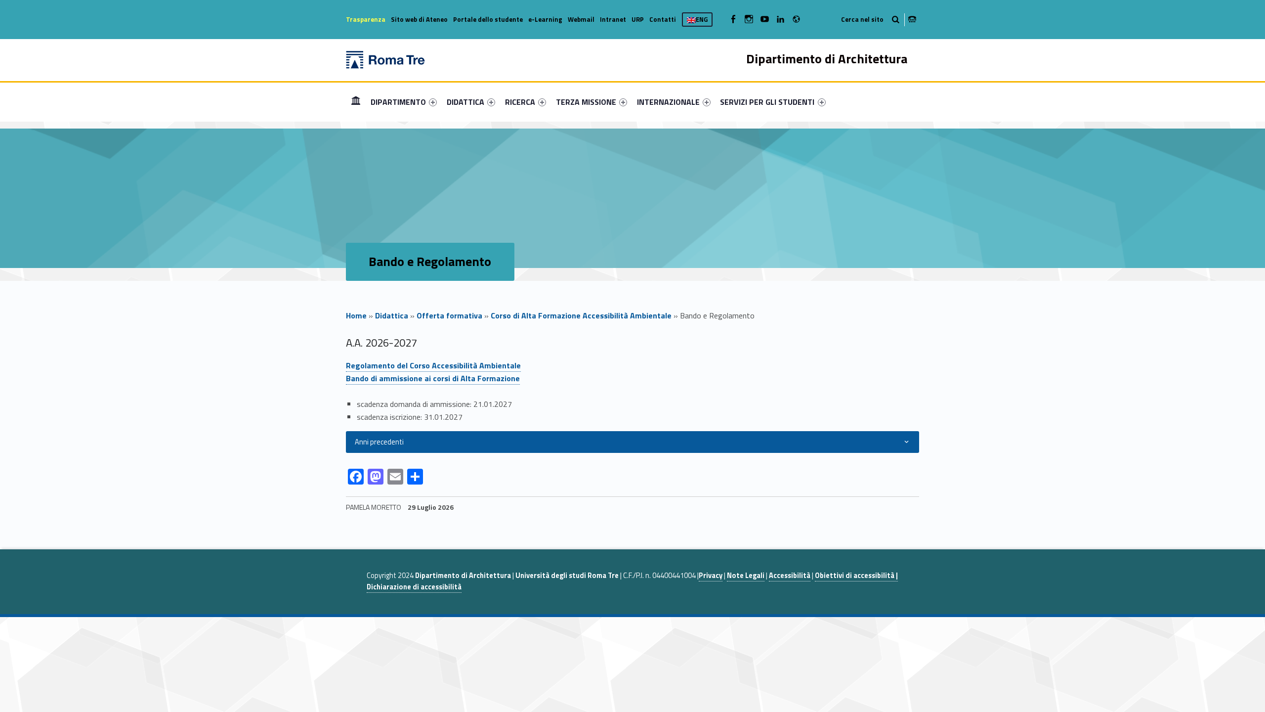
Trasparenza (365, 19)
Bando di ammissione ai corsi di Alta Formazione (433, 378)
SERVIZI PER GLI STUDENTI (767, 102)
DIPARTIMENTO (398, 102)
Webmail (581, 19)
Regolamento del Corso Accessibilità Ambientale (433, 365)
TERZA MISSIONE (586, 102)
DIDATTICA (465, 102)
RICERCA (520, 102)
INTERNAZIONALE (668, 102)
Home (356, 101)
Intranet (613, 19)
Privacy (710, 575)
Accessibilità (789, 575)
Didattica (391, 315)
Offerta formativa (449, 315)
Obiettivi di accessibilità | (856, 575)
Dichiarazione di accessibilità (414, 586)
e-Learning (545, 19)
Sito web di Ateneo (419, 19)
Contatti (662, 19)
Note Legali (745, 575)
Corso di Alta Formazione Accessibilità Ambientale (581, 315)
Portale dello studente (488, 19)
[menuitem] (356, 102)
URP (638, 19)
